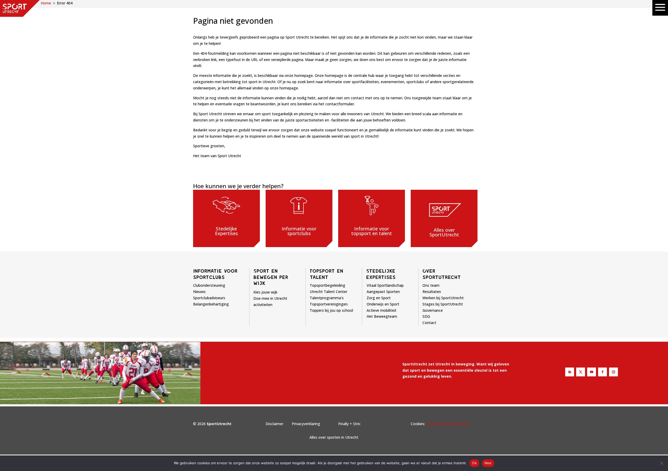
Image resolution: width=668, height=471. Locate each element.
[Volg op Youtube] (591, 372)
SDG (426, 316)
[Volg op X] (580, 372)
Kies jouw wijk (265, 292)
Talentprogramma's (327, 297)
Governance (432, 310)
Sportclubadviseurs (209, 297)
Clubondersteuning (209, 285)
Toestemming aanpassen (448, 423)
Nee (488, 463)
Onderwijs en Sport (383, 304)
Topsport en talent (326, 274)
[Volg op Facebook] (602, 372)
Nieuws (199, 291)
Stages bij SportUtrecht (442, 304)
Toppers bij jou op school (331, 310)
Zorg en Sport (379, 297)
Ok (474, 463)
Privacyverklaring (306, 423)
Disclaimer (274, 423)
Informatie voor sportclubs (215, 274)
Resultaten (431, 291)
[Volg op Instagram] (613, 372)
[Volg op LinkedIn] (569, 372)
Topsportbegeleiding (327, 285)
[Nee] (661, 463)
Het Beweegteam (382, 316)
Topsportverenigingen (329, 304)
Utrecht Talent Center (328, 291)
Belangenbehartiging (211, 304)
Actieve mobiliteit (381, 310)
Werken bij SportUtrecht (443, 297)
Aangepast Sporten (383, 291)
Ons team (430, 285)
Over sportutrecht (441, 274)
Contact (429, 322)
